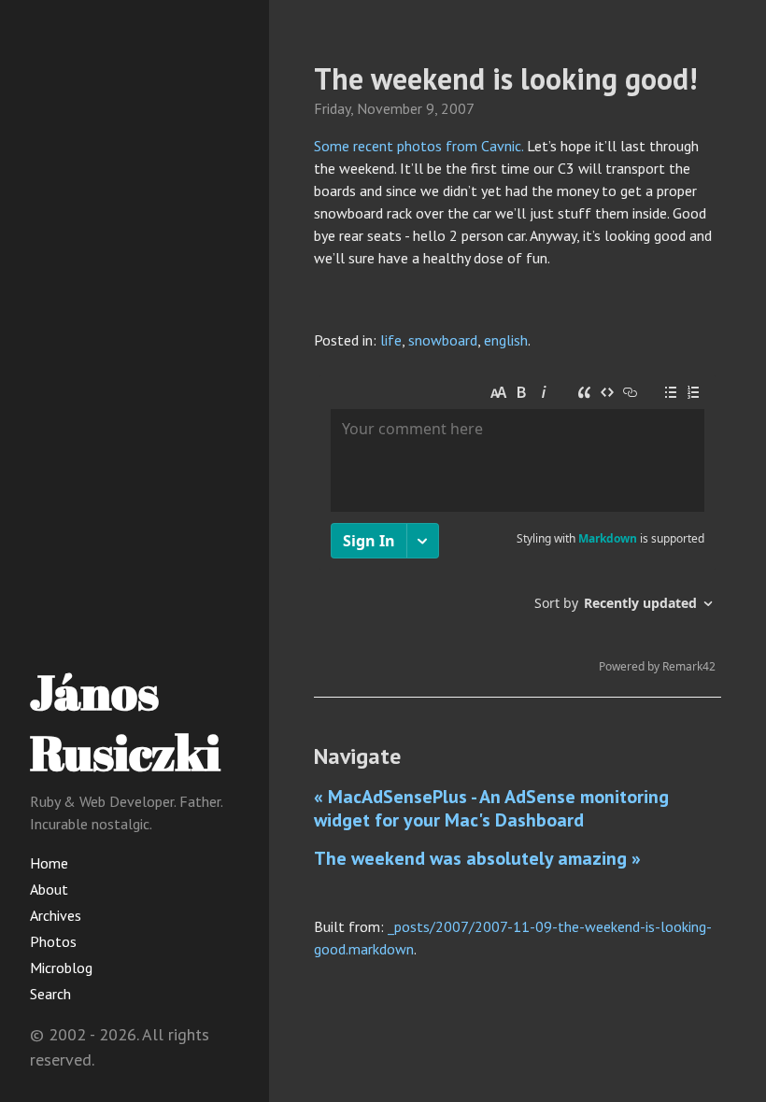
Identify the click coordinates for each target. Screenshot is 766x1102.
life (391, 340)
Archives (55, 915)
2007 (458, 108)
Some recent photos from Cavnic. (418, 145)
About (49, 889)
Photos (53, 941)
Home (49, 863)
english (506, 340)
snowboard (442, 340)
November (389, 108)
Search (50, 993)
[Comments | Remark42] (517, 528)
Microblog (61, 967)
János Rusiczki (125, 721)
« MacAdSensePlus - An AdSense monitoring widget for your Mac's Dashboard (491, 808)
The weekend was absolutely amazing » (477, 858)
